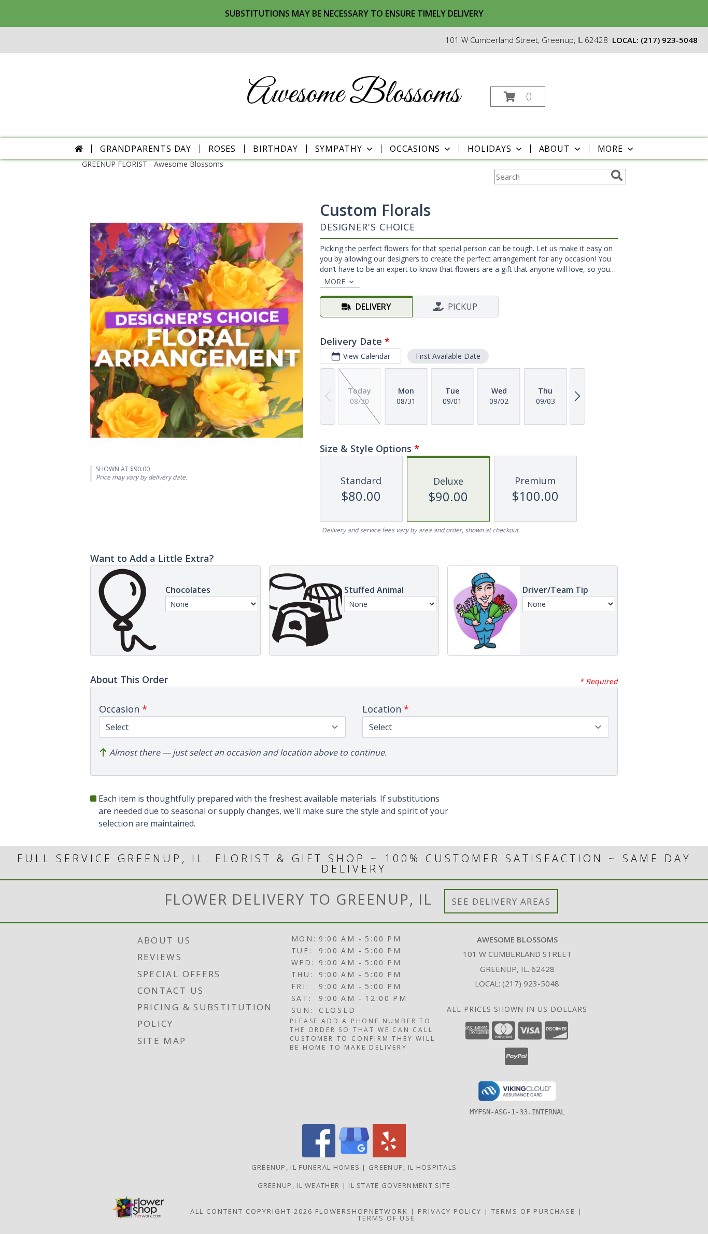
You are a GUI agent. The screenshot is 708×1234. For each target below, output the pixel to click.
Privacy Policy (450, 1211)
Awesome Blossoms (353, 94)
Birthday (275, 148)
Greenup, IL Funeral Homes (305, 1167)
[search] (617, 175)
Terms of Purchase (533, 1211)
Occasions (415, 148)
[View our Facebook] (318, 1154)
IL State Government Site (399, 1185)
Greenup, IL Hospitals (413, 1167)
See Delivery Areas (501, 901)
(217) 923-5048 (669, 40)
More (610, 148)
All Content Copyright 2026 (251, 1211)
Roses (222, 148)
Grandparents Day (145, 148)
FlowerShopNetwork (361, 1211)
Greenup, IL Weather (299, 1185)
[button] (517, 96)
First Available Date (448, 356)
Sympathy (338, 148)
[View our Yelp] (389, 1154)
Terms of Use (386, 1218)
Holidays (489, 148)
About (554, 148)
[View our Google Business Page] (354, 1154)
